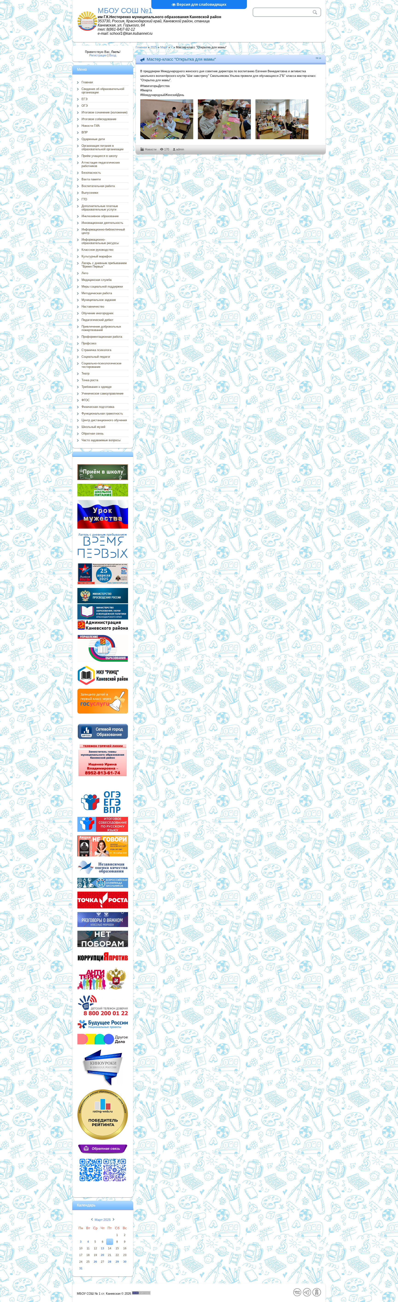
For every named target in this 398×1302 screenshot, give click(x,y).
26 (95, 1261)
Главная (141, 47)
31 (80, 1268)
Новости (150, 149)
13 (102, 1248)
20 (102, 1255)
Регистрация (98, 55)
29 (117, 1261)
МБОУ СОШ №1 (125, 10)
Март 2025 (103, 1219)
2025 (153, 47)
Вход (112, 55)
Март (163, 47)
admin (180, 149)
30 (124, 1261)
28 (109, 1261)
